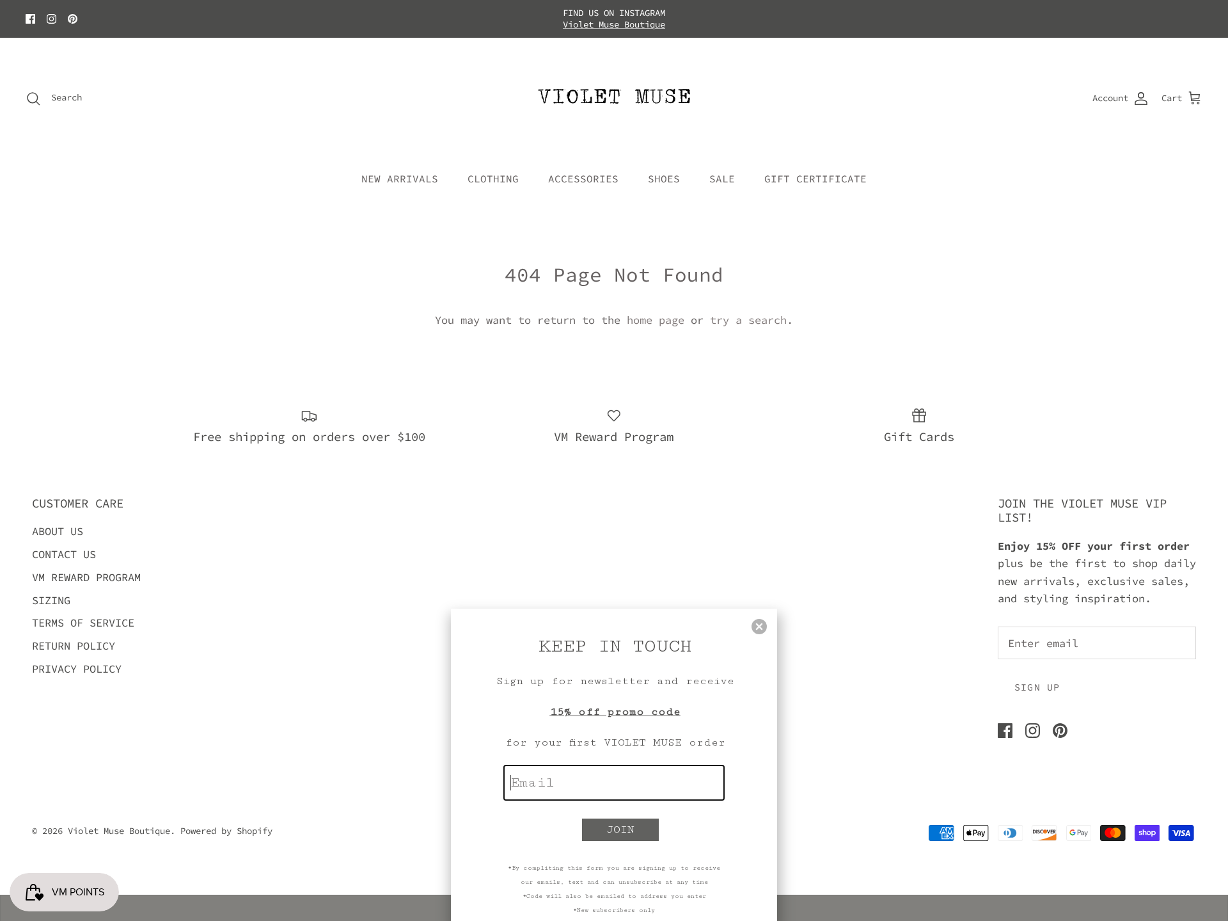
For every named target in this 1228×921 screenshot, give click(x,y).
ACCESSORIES (583, 178)
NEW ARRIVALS (399, 178)
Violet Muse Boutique (614, 24)
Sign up (1037, 687)
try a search (748, 320)
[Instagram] (51, 19)
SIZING (51, 600)
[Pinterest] (72, 19)
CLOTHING (493, 178)
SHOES (664, 178)
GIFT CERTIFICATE (815, 178)
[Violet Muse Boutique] (614, 98)
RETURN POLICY (73, 646)
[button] (759, 626)
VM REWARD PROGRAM (86, 577)
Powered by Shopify (226, 831)
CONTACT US (64, 554)
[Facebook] (30, 19)
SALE (722, 178)
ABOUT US (57, 531)
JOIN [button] (620, 829)
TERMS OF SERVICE (83, 623)
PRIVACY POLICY (77, 669)
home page (655, 320)
